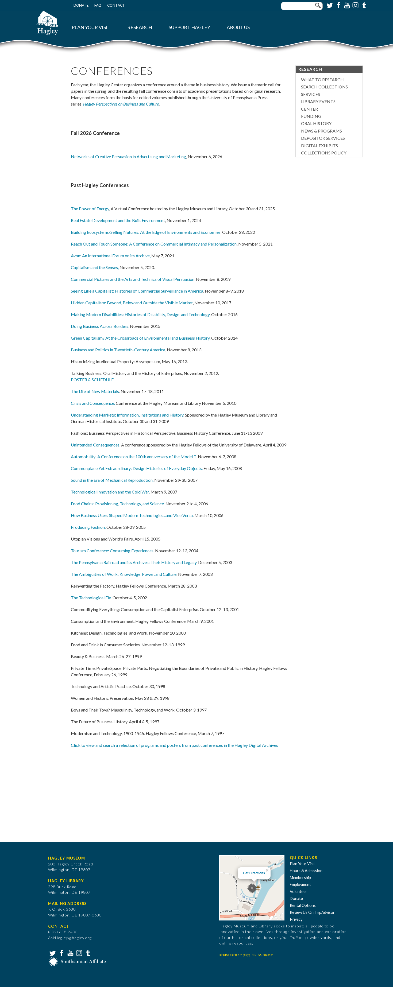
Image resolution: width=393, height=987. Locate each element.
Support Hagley (189, 27)
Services (310, 94)
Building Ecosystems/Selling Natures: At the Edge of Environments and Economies (146, 232)
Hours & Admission (306, 870)
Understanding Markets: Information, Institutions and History (127, 414)
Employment (300, 884)
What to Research (322, 79)
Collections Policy (323, 152)
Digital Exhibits (319, 145)
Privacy (296, 919)
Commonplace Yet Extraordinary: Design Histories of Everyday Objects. (137, 468)
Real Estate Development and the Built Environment (118, 220)
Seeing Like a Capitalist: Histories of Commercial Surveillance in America (137, 290)
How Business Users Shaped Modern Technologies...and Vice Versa (132, 515)
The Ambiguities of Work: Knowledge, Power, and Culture (123, 574)
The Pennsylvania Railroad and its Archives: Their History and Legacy (133, 562)
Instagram (355, 5)
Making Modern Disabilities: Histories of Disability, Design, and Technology (140, 314)
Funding (311, 116)
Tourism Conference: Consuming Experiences (112, 550)
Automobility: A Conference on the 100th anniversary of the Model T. (134, 456)
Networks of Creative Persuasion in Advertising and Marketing (128, 156)
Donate (81, 5)
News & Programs (321, 130)
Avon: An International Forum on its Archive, (111, 255)
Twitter (329, 5)
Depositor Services (323, 138)
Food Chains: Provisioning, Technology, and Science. (118, 503)
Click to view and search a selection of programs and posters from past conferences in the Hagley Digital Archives (174, 745)
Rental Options (303, 905)
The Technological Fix (91, 597)
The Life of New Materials (95, 391)
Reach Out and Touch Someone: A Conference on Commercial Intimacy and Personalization (154, 243)
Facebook (338, 5)
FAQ (97, 5)
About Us (238, 27)
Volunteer (298, 891)
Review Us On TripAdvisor (312, 912)
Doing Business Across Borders (99, 326)
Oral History (316, 123)
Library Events (318, 101)
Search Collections (324, 86)
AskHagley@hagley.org (70, 937)
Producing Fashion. (88, 527)
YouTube (346, 5)
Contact (116, 5)
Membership (300, 877)
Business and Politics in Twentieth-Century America (118, 349)
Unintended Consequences (95, 444)
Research (139, 27)
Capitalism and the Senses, (95, 267)
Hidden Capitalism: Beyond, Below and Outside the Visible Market (132, 302)
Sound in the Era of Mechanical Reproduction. (112, 480)
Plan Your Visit (91, 27)
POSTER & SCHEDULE (92, 379)
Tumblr (364, 5)
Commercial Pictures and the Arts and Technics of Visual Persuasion (132, 279)
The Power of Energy (90, 208)
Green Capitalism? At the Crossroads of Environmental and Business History (140, 337)
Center (309, 108)
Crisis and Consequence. (93, 403)
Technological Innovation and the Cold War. (110, 491)
